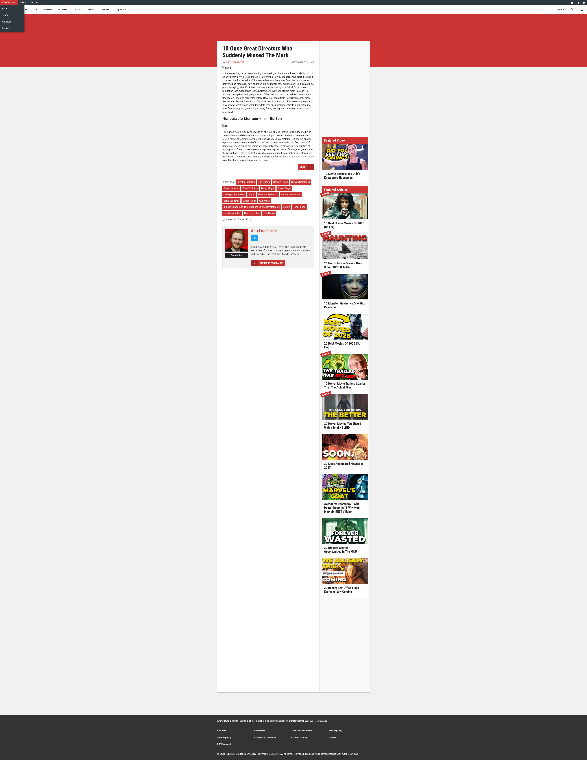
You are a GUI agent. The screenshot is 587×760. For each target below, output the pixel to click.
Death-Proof (249, 200)
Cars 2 (286, 206)
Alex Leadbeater (235, 62)
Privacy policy (335, 730)
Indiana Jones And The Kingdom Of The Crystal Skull (251, 206)
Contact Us (259, 730)
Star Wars (264, 200)
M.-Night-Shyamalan (234, 194)
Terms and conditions (301, 730)
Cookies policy (224, 737)
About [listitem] (5, 8)
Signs (251, 194)
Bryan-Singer (284, 188)
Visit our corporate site (316, 721)
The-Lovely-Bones (268, 194)
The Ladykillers (252, 213)
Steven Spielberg (300, 182)
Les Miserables (231, 213)
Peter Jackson (231, 188)
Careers (332, 737)
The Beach (269, 213)
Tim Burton (264, 182)
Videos (23, 2)
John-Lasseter (231, 200)
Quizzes (34, 2)
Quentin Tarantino (246, 182)
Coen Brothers (250, 188)
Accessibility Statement (265, 737)
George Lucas (280, 182)
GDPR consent (224, 744)
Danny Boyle (267, 188)
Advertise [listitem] (6, 22)
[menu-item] (25, 9)
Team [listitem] (5, 15)
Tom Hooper (299, 206)
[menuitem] (9, 2)
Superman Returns (291, 194)
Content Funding (299, 737)
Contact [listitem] (6, 28)
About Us (221, 730)
